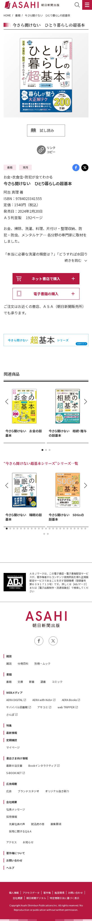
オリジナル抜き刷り (57, 791)
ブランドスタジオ (28, 791)
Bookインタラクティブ (42, 765)
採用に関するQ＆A (20, 831)
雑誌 (9, 656)
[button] (42, 450)
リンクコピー (51, 150)
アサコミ (42, 707)
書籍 (18, 15)
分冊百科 (23, 663)
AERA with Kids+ (42, 700)
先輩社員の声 (17, 824)
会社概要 (11, 802)
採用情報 (11, 816)
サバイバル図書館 (17, 707)
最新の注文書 (14, 765)
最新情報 (11, 733)
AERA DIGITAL (14, 700)
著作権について (15, 853)
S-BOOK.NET (14, 773)
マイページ (13, 747)
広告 (9, 791)
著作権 (47, 892)
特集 (9, 725)
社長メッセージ (15, 809)
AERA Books (69, 700)
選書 (43, 681)
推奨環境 (59, 892)
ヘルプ (10, 868)
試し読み (47, 130)
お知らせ (28, 842)
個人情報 (14, 892)
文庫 (20, 681)
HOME (7, 15)
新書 (31, 681)
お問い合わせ (14, 860)
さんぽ (10, 714)
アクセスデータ (31, 892)
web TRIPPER (66, 707)
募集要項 (55, 824)
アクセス (11, 842)
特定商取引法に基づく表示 (64, 898)
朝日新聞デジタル (36, 898)
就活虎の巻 (37, 824)
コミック (57, 681)
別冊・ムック (42, 663)
